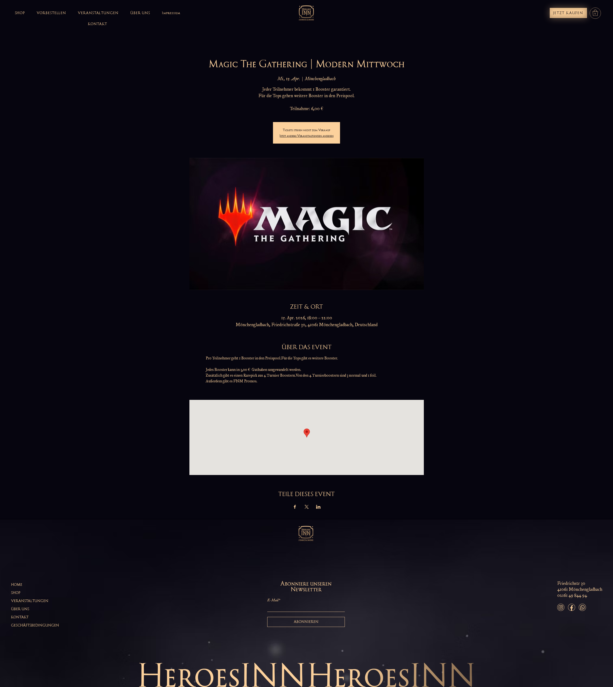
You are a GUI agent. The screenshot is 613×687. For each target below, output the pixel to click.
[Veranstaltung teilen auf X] (306, 507)
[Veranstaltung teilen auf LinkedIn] (318, 507)
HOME (16, 584)
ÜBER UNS (20, 609)
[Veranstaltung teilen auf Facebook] (295, 507)
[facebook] (571, 607)
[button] (595, 13)
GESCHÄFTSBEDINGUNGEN (35, 625)
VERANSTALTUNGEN (29, 601)
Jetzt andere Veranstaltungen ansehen (306, 136)
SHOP (15, 593)
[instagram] (560, 607)
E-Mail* (273, 600)
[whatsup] (582, 607)
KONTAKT (19, 617)
